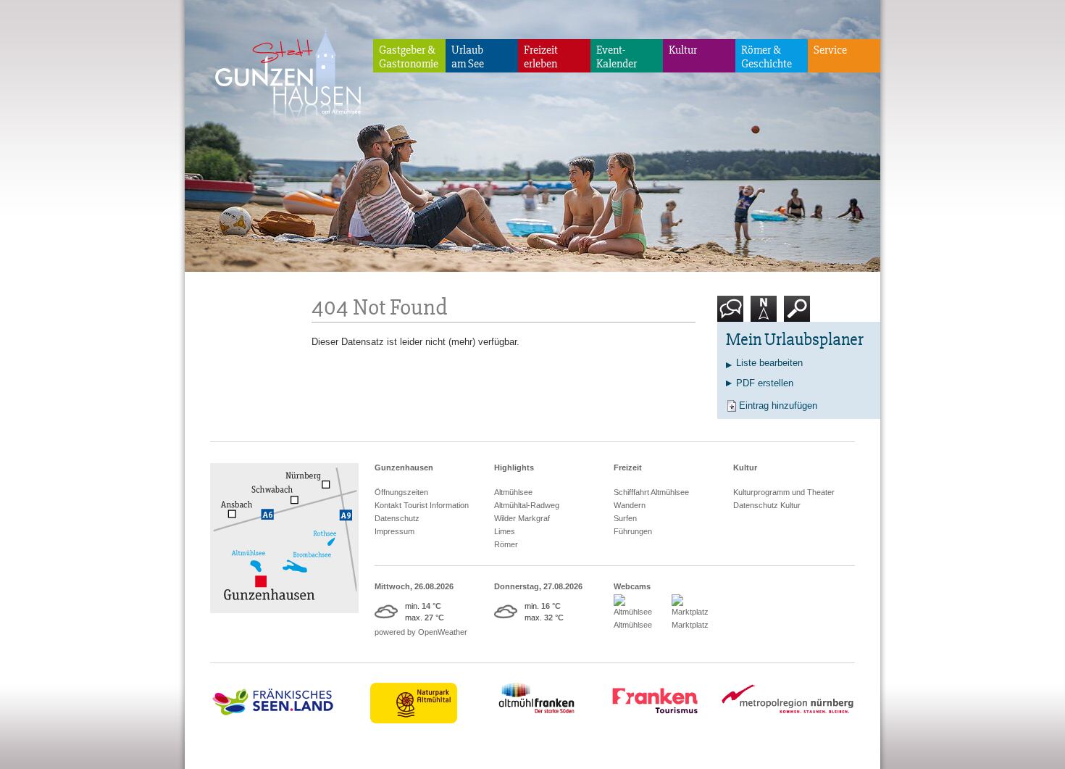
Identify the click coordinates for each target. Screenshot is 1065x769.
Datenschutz (397, 518)
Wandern (630, 505)
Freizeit (628, 467)
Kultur (683, 50)
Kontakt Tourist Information (422, 505)
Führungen (633, 531)
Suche (797, 327)
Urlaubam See (467, 57)
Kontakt (733, 327)
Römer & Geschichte (766, 57)
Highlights (514, 467)
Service (830, 50)
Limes (504, 531)
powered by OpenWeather (421, 632)
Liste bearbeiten (769, 362)
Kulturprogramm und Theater (784, 492)
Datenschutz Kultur (767, 505)
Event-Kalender (616, 57)
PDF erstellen (764, 383)
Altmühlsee (513, 492)
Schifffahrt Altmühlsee (651, 492)
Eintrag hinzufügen (778, 405)
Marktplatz (690, 624)
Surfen (625, 518)
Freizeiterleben (541, 57)
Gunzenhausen (404, 467)
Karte (762, 327)
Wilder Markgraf (522, 518)
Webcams (632, 586)
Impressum (394, 531)
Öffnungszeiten (401, 492)
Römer (506, 544)
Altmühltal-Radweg (526, 505)
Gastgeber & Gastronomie (408, 57)
